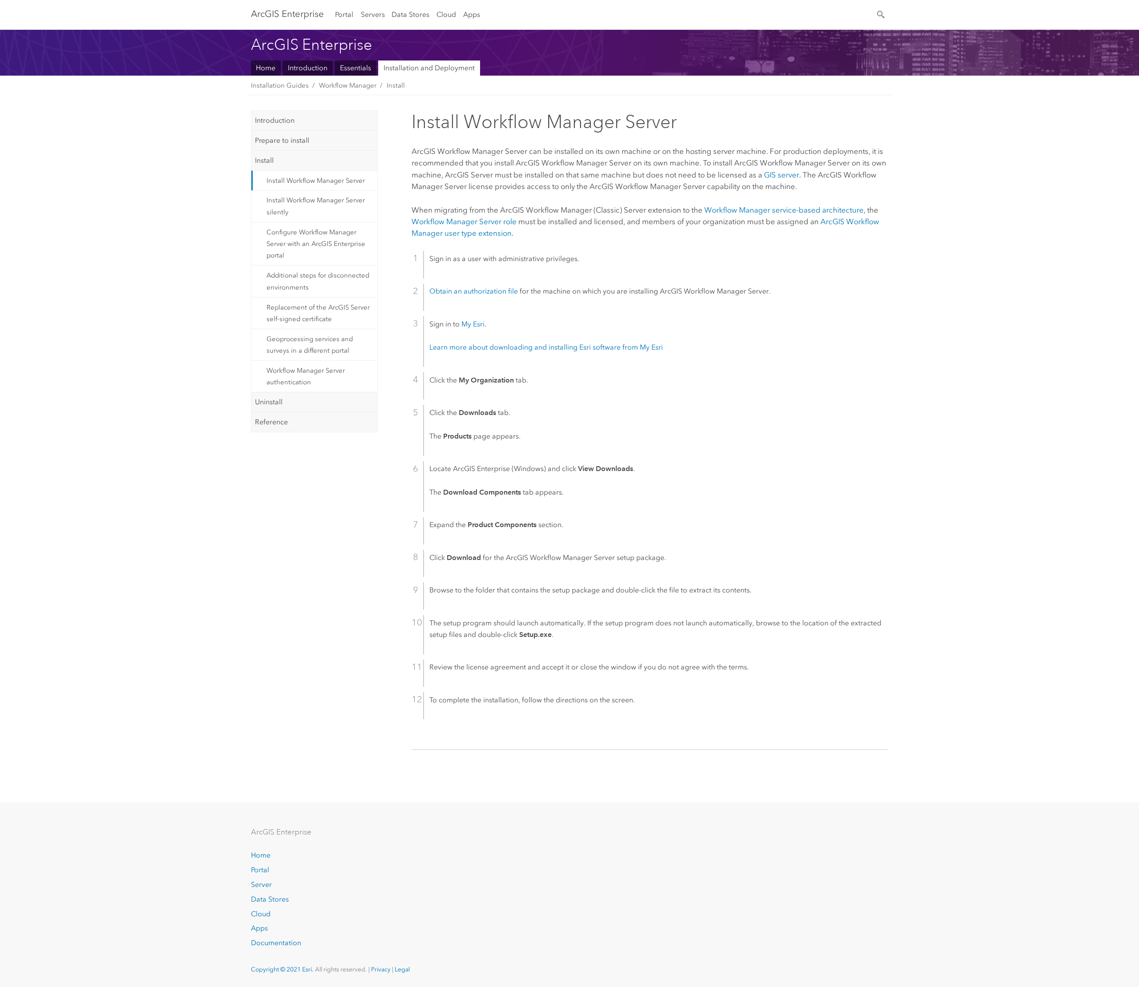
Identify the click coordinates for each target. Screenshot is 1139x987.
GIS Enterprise (287, 13)
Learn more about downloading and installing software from (546, 347)
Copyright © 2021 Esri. (282, 969)
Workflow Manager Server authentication (306, 376)
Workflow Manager (347, 85)
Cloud (446, 14)
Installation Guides (280, 85)
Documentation (276, 943)
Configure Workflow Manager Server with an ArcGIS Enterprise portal (316, 244)
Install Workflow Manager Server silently (316, 206)
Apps (471, 14)
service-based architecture (784, 209)
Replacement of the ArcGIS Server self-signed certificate (318, 313)
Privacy (381, 969)
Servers (373, 14)
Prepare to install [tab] (282, 140)
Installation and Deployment (429, 68)
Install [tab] (264, 160)
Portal (344, 14)
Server (261, 884)
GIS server (781, 174)
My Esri (473, 324)
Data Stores (410, 14)
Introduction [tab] (275, 120)
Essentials (355, 68)
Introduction (307, 68)
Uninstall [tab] (269, 402)
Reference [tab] (271, 422)
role (464, 221)
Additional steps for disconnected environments (318, 281)
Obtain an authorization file (473, 291)
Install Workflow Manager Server (316, 181)
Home (265, 68)
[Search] (881, 14)
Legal (402, 969)
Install (396, 85)
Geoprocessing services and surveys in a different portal (310, 345)
